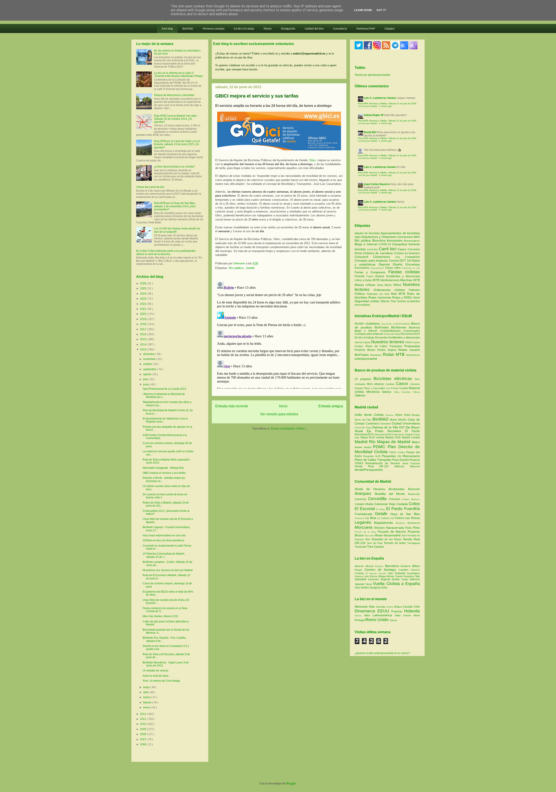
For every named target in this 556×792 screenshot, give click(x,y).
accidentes (413, 301)
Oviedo (399, 576)
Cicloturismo (384, 256)
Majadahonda (384, 522)
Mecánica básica (378, 391)
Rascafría (370, 535)
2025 (143, 288)
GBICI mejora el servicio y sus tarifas (164, 472)
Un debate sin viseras (155, 670)
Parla (409, 527)
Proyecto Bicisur (365, 349)
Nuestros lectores (387, 342)
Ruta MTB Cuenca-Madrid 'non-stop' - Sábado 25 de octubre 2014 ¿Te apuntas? (176, 119)
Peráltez (359, 346)
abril (146, 692)
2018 (143, 324)
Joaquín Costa (412, 434)
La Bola (371, 518)
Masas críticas (366, 285)
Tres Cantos (375, 546)
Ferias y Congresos (371, 272)
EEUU (384, 611)
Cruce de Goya (392, 334)
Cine (400, 257)
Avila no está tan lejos (156, 675)
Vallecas (402, 466)
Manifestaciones (390, 280)
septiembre (150, 369)
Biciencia (414, 327)
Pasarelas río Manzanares (401, 456)
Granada (401, 573)
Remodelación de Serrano (383, 463)
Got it (381, 10)
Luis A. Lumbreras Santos (380, 97)
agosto (147, 374)
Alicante (370, 566)
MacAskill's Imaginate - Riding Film (163, 467)
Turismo (402, 301)
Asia (372, 606)
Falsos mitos (393, 267)
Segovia (386, 579)
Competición (412, 256)
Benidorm (406, 566)
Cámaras (415, 384)
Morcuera (364, 527)
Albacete (360, 566)
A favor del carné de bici (150, 187)
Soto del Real (375, 543)
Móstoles (380, 527)
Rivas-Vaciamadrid (388, 535)
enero (147, 707)
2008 (143, 734)
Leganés (364, 522)
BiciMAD (187, 28)
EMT (402, 427)
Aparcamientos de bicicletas (400, 233)
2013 (143, 349)
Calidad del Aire (314, 28)
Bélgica (398, 606)
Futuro (370, 276)
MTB (376, 280)
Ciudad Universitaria (406, 423)
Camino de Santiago (382, 569)
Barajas (416, 415)
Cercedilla (378, 498)
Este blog (167, 28)
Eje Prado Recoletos (386, 431)
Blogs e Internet (367, 244)
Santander (374, 579)
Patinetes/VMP (365, 28)
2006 (143, 744)
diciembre (149, 354)
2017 (143, 329)
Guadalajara (413, 573)
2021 (143, 308)
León (367, 576)
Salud (416, 297)
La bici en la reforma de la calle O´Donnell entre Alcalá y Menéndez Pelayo (178, 74)
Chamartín (386, 423)
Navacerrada (395, 527)
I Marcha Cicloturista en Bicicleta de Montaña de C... (164, 396)
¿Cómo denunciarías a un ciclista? (174, 166)
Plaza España (400, 459)
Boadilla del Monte (391, 493)
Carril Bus (373, 249)
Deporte (386, 264)
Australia (381, 606)
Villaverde (415, 466)
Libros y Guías (364, 280)
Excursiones (363, 267)
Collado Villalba (364, 504)
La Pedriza (398, 518)
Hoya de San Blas (405, 514)
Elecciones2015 (410, 333)
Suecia (393, 620)
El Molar (381, 509)
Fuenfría (412, 508)
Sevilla (396, 579)
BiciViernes (398, 327)
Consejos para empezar (372, 260)
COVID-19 (385, 244)
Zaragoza (375, 587)
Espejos (359, 388)
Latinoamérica (383, 615)
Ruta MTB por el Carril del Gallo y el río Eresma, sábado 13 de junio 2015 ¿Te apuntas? (177, 144)
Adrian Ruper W (373, 115)
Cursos (394, 260)
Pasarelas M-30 (372, 456)
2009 (143, 729)
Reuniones (376, 355)
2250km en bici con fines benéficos (163, 540)
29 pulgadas (363, 379)
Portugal (360, 620)
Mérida (391, 576)
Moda (381, 285)
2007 (143, 739)
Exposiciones (378, 268)
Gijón (391, 573)
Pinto (416, 527)
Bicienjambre (395, 240)
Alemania (362, 606)
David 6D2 (370, 132)
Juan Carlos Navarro (377, 184)
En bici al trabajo (244, 28)
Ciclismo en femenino (407, 253)
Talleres (385, 301)
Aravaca (390, 415)
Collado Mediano (411, 499)
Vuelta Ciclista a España (396, 583)
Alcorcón (414, 489)
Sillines (416, 392)
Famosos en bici (411, 268)
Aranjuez (365, 493)
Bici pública (236, 268)
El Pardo (412, 431)
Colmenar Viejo (385, 504)
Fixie (388, 388)
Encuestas (412, 264)
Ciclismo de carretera (378, 253)
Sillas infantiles (402, 392)
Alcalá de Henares (371, 489)
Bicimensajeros (412, 240)
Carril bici (388, 249)
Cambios (390, 384)
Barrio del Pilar (363, 419)
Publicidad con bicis (379, 294)
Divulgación (288, 28)
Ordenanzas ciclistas (391, 290)
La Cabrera (384, 518)
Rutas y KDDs (402, 297)
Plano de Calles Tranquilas (384, 346)
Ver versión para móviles (279, 414)
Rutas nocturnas (380, 297)
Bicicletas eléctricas (393, 378)
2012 (143, 714)
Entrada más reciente (231, 406)
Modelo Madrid (364, 447)
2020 (143, 313)
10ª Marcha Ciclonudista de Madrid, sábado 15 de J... (164, 555)
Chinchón (395, 499)
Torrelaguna (413, 543)
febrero (147, 702)
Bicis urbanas (375, 384)
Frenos (395, 388)
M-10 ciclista (377, 437)
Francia (397, 611)
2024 (143, 293)
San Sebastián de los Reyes (384, 539)
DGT (403, 260)
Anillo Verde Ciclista (370, 414)
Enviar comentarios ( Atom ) (288, 428)
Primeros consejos (213, 28)
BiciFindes (382, 327)
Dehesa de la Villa (385, 427)
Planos (267, 28)
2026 (143, 283)
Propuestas (412, 346)
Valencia (415, 579)
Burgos (360, 569)
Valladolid (360, 584)
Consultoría (340, 28)
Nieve (389, 285)
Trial (394, 301)
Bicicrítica (379, 240)
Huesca (359, 576)
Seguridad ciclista (367, 301)
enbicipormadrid (366, 358)
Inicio (283, 406)
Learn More (363, 10)
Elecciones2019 (383, 434)
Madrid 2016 (393, 437)
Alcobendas (398, 489)
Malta (399, 615)
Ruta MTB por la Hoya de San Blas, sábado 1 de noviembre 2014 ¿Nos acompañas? (175, 206)
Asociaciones (406, 237)
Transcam (361, 546)
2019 (143, 319)
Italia (368, 615)
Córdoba (360, 573)
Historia (380, 276)
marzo (147, 697)
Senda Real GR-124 (374, 466)
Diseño (399, 264)
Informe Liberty (363, 342)
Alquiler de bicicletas (368, 233)
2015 (143, 339)
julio (146, 379)
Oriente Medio (411, 615)
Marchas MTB (410, 280)
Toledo (405, 579)
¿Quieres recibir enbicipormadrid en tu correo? (382, 653)
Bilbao (416, 566)
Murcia (374, 576)
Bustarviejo (414, 494)
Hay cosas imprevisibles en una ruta (164, 535)
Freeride (360, 276)
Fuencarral (398, 434)
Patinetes (414, 290)
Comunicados (411, 330)
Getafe (250, 268)
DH (409, 260)
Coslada (403, 504)
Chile (417, 606)
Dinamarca (366, 611)
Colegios (389, 28)
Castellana (373, 423)
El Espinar (372, 573)
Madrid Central (411, 437)
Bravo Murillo (399, 419)
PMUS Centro (412, 342)
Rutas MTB (394, 354)
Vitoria (369, 584)
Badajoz (380, 566)
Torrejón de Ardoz (395, 543)
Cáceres (415, 569)
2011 (143, 719)
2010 (143, 724)
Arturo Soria (403, 414)
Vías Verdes (362, 587)
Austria (390, 607)
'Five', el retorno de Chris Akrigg (161, 680)
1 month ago (385, 106)
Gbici (312, 160)
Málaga (382, 576)
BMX (417, 237)
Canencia (361, 499)
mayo (146, 687)
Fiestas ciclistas (404, 272)
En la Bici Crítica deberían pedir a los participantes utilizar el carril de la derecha (166, 252)
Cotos (414, 503)
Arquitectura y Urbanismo (379, 237)
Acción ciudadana (367, 323)
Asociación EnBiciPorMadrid (395, 324)
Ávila (384, 587)
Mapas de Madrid (394, 441)
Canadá (408, 606)
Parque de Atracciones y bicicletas (174, 95)
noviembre (149, 359)
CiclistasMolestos (390, 330)
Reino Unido (377, 619)
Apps (358, 237)
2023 (143, 298)
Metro (416, 442)
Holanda (412, 611)
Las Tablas (362, 437)
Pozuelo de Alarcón (393, 531)
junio (146, 384)
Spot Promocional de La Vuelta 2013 (164, 388)
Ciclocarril (364, 256)
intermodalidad (362, 304)
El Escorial (365, 508)
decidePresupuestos (369, 469)
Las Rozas (412, 518)
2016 (143, 334)
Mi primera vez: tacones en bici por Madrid (168, 570)
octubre (148, 364)
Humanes (360, 518)
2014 (143, 344)
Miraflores (401, 523)
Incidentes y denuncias (403, 276)
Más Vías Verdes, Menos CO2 (160, 616)
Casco (403, 249)
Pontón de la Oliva (366, 532)
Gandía (383, 573)
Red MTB (399, 293)
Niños (398, 285)
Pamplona (409, 576)
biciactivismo (413, 355)
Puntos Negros (386, 349)
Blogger (291, 783)
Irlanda (359, 615)
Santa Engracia (411, 463)
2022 (143, 303)
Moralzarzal (413, 523)
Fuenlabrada (365, 514)
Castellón (405, 569)
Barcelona (393, 566)
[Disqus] (279, 334)
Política (361, 293)
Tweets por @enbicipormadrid (372, 74)
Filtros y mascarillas (374, 388)
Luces (404, 388)
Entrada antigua (330, 406)
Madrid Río (366, 441)
